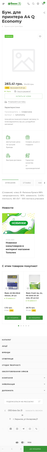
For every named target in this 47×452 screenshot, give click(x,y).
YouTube (30, 428)
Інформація (8, 384)
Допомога (7, 391)
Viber (36, 428)
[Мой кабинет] (38, 4)
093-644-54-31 (15, 411)
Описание (10, 183)
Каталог (6, 340)
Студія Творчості (11, 365)
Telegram (23, 428)
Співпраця (7, 359)
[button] (18, 326)
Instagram (17, 428)
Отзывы (27, 183)
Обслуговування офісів (15, 371)
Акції (4, 346)
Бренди (6, 352)
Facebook (10, 428)
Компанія (7, 378)
